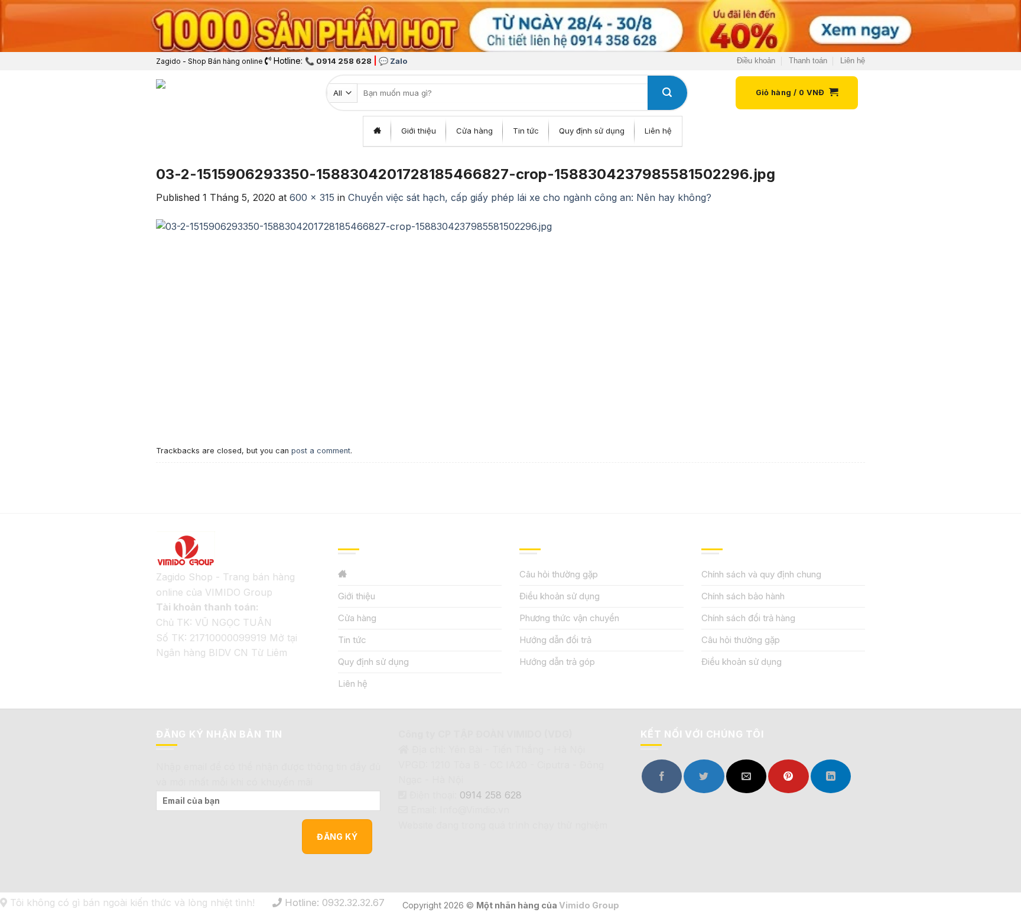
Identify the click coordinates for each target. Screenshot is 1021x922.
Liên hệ (852, 60)
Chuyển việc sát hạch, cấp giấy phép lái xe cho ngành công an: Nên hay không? (529, 197)
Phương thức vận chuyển (569, 618)
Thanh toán (808, 60)
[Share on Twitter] (704, 776)
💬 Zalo (393, 61)
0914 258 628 (491, 795)
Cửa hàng (357, 618)
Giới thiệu (356, 596)
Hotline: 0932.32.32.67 (333, 902)
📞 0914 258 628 (338, 61)
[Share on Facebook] (662, 776)
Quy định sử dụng (373, 661)
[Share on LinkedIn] (831, 776)
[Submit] (667, 93)
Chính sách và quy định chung (761, 574)
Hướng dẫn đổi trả (555, 639)
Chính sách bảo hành (743, 596)
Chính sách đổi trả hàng (748, 618)
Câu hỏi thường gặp (558, 574)
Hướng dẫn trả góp (557, 661)
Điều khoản (756, 60)
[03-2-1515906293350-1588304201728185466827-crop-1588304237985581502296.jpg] (354, 323)
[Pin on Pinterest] (788, 776)
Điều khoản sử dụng (559, 596)
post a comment (320, 450)
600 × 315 (312, 197)
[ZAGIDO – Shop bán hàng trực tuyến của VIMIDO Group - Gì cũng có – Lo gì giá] (182, 92)
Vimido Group (589, 905)
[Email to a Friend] (746, 776)
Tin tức (352, 639)
